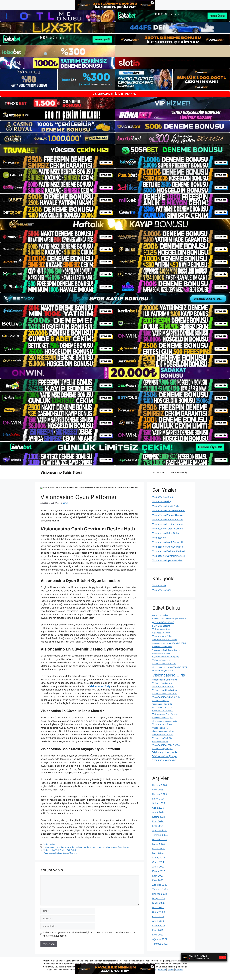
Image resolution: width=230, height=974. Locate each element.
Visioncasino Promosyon (162, 718)
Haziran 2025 (159, 794)
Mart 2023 (158, 907)
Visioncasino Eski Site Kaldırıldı (168, 551)
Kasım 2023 (158, 871)
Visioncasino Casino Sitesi (164, 663)
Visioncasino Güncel (163, 686)
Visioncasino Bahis (162, 636)
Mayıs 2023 (158, 898)
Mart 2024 (158, 853)
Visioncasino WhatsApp (160, 742)
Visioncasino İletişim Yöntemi (167, 524)
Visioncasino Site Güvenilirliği (167, 546)
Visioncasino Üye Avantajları (167, 560)
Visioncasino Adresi (162, 497)
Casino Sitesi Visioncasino (163, 619)
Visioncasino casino (161, 660)
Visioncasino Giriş (178, 472)
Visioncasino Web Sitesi (163, 738)
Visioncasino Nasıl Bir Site (162, 711)
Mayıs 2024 (158, 844)
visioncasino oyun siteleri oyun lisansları (87, 847)
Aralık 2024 (158, 812)
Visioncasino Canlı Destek (161, 653)
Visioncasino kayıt (160, 700)
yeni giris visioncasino (164, 760)
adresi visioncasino (160, 615)
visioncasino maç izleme (162, 707)
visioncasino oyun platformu (56, 847)
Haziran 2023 (159, 894)
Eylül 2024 (157, 826)
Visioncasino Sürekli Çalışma (167, 528)
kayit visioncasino (161, 625)
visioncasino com (159, 667)
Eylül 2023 (157, 880)
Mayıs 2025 (158, 798)
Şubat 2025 (158, 803)
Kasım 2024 (158, 817)
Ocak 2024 (158, 862)
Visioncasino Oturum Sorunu (167, 519)
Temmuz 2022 (160, 943)
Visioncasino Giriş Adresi (164, 679)
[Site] (57, 162)
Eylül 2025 (157, 789)
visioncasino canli (176, 643)
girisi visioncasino (181, 619)
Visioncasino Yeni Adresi (166, 744)
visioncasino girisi (177, 667)
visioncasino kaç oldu (162, 704)
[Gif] (115, 224)
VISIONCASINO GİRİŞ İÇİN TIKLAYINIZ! (115, 93)
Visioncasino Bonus (158, 643)
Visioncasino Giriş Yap (162, 683)
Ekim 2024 (158, 821)
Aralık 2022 (158, 921)
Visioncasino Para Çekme (117, 847)
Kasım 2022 (158, 925)
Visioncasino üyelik (164, 752)
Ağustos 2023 (159, 884)
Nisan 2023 (158, 903)
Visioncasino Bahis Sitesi (61, 472)
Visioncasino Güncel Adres (164, 690)
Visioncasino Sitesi (162, 724)
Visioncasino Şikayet (164, 756)
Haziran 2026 (159, 785)
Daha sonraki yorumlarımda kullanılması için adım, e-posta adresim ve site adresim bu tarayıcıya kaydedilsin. (89, 934)
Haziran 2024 (159, 839)
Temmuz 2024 (160, 835)
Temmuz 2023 (160, 889)
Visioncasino (159, 472)
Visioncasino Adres (161, 629)
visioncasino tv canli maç (163, 731)
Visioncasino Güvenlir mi (166, 696)
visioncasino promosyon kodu (164, 721)
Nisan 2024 (158, 848)
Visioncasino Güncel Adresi (164, 693)
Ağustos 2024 (159, 830)
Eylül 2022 (157, 934)
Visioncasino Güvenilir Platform (168, 556)
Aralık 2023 (158, 866)
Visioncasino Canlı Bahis (162, 647)
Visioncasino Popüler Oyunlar (167, 515)
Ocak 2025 (158, 807)
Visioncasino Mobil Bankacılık (168, 542)
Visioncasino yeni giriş (162, 748)
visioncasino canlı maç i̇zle (165, 656)
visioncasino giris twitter (163, 670)
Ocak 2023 (158, 916)
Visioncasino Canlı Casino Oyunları (166, 650)
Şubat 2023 (158, 912)
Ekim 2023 (158, 875)
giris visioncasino (163, 622)
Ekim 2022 (157, 930)
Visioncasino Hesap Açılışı (166, 506)
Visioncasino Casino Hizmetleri (168, 510)
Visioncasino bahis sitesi (164, 639)
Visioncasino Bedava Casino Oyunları (60, 853)
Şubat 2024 (158, 857)
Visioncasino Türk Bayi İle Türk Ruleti (60, 850)
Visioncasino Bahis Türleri (166, 533)
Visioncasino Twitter (162, 734)
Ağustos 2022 (159, 939)
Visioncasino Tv (160, 727)
